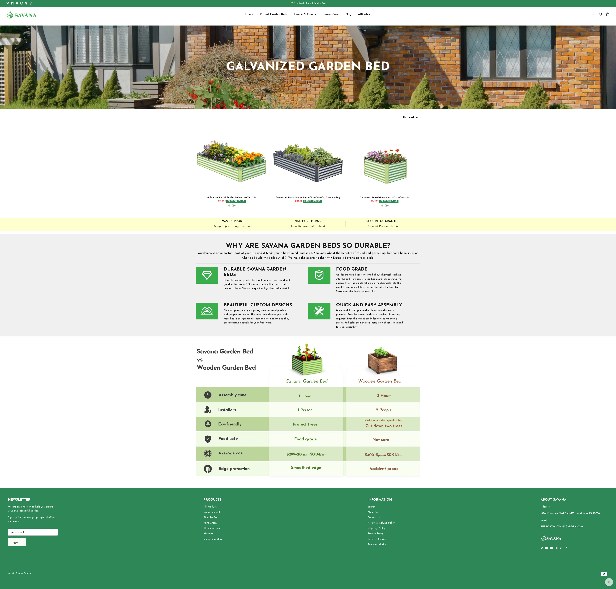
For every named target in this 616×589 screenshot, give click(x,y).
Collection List (212, 512)
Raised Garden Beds (273, 14)
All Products (211, 507)
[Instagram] (21, 3)
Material (208, 533)
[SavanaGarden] (21, 14)
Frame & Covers (305, 14)
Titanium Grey (212, 528)
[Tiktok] (31, 3)
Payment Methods (378, 544)
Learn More (331, 14)
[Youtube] (17, 3)
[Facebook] (12, 3)
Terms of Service (377, 539)
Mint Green (210, 523)
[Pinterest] (26, 3)
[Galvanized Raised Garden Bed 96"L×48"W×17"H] (231, 158)
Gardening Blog (213, 539)
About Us (373, 512)
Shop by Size (211, 517)
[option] (308, 412)
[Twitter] (7, 3)
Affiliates (364, 14)
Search (371, 507)
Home (249, 14)
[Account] (592, 14)
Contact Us (374, 517)
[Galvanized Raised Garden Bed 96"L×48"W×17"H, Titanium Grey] (308, 158)
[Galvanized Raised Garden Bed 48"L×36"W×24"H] (384, 158)
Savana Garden (23, 573)
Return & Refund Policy (381, 523)
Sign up (16, 542)
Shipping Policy (376, 528)
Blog (348, 14)
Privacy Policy (375, 533)
